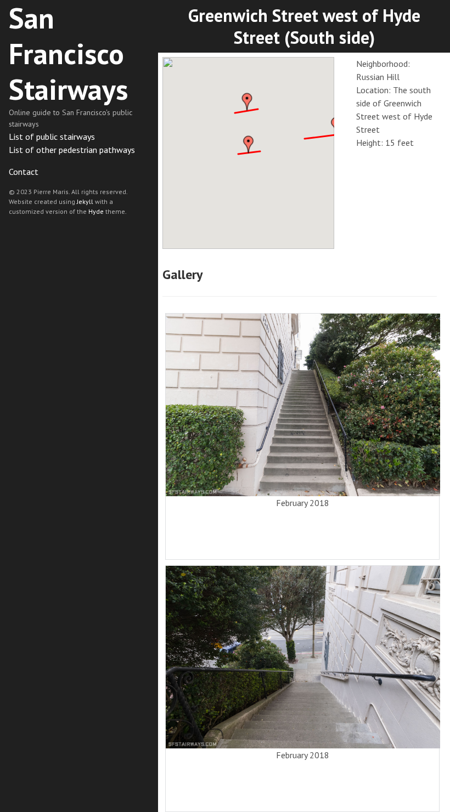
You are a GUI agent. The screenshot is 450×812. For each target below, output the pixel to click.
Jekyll (85, 201)
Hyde (96, 211)
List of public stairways (52, 136)
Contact (23, 171)
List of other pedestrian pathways (72, 149)
